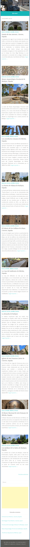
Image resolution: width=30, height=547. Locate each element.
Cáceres (7, 32)
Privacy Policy (21, 544)
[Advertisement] (15, 497)
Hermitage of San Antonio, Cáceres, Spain (12, 520)
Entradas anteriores (23, 474)
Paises (17, 32)
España (12, 32)
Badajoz (4, 76)
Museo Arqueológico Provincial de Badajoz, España (14, 528)
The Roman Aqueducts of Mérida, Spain (11, 532)
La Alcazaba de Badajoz (10, 314)
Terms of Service (9, 544)
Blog (3, 32)
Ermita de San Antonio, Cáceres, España (12, 516)
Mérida (12, 136)
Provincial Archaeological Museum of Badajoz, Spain (15, 524)
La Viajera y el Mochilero (17, 542)
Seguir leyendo (10, 118)
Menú (16, 13)
